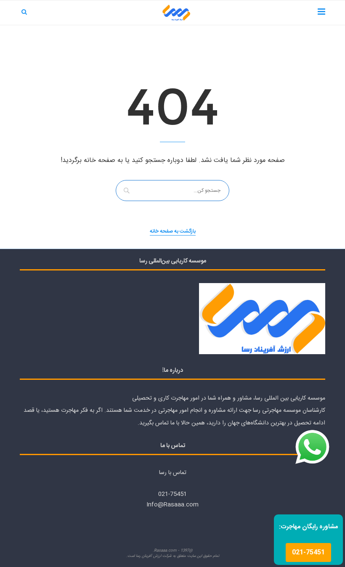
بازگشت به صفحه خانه (173, 232)
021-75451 (308, 552)
